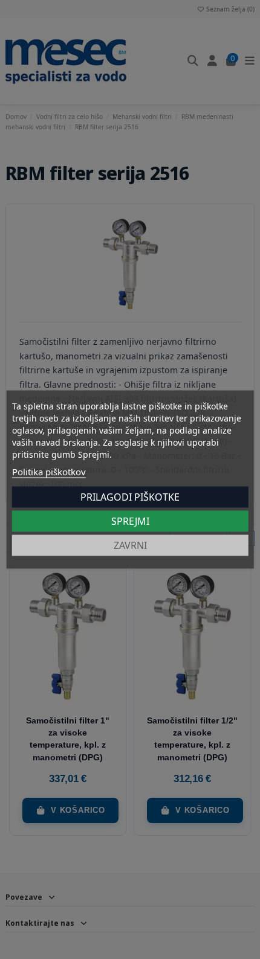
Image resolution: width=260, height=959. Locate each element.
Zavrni (130, 545)
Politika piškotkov (49, 472)
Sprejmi (130, 521)
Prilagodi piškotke (130, 497)
